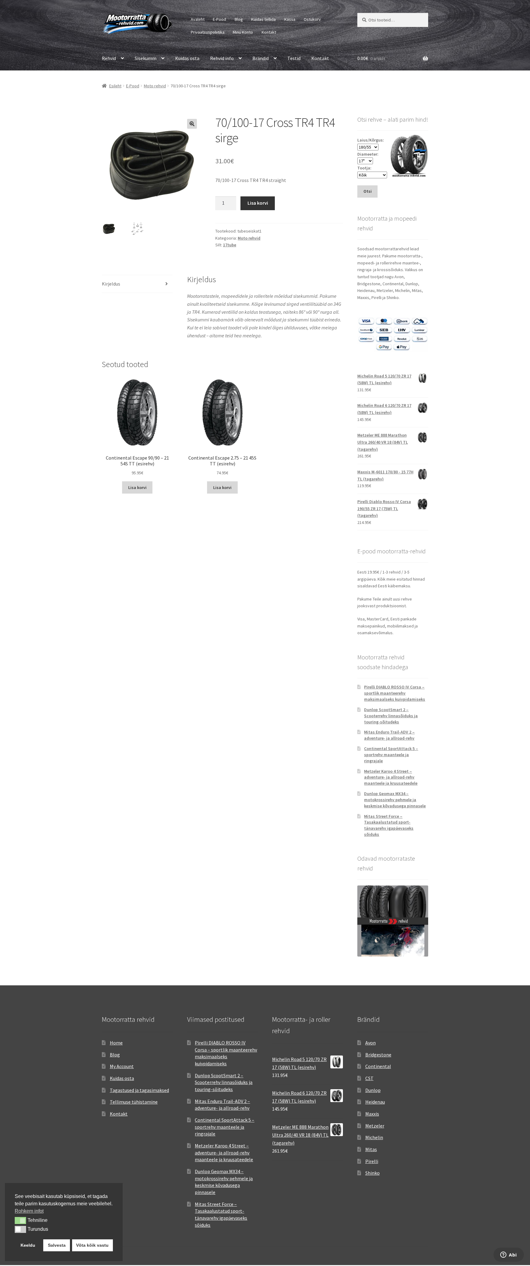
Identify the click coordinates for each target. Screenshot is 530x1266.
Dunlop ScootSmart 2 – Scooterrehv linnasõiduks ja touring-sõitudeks (391, 716)
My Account (122, 1066)
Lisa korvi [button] (137, 487)
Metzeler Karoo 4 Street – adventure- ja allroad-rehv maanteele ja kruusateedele (390, 777)
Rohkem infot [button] (29, 1211)
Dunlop (373, 1090)
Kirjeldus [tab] (111, 284)
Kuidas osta (187, 58)
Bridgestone (378, 1055)
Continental (378, 1066)
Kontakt (269, 32)
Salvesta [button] (57, 1245)
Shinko (372, 1173)
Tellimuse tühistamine (134, 1102)
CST (369, 1078)
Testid (294, 58)
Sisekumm (145, 58)
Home (116, 1043)
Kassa (289, 19)
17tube (229, 245)
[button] (192, 124)
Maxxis (372, 1114)
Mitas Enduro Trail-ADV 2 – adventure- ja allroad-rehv (389, 735)
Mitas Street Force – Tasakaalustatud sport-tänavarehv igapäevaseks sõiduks (388, 825)
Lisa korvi (258, 203)
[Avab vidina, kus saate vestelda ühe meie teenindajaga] (509, 1255)
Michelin (374, 1137)
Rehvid (109, 58)
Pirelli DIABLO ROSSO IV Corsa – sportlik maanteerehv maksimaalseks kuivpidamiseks (394, 693)
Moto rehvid (155, 86)
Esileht (115, 86)
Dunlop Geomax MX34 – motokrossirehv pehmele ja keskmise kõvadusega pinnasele (395, 800)
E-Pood (219, 19)
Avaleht (198, 19)
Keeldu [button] (28, 1245)
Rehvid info (222, 58)
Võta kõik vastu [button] (92, 1245)
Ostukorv (312, 19)
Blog (239, 19)
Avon (370, 1043)
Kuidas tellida (263, 19)
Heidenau (375, 1102)
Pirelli (371, 1161)
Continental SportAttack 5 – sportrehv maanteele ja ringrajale (391, 755)
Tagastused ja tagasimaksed (139, 1090)
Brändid (260, 58)
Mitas (371, 1149)
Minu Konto (243, 32)
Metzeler (374, 1126)
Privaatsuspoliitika (208, 32)
